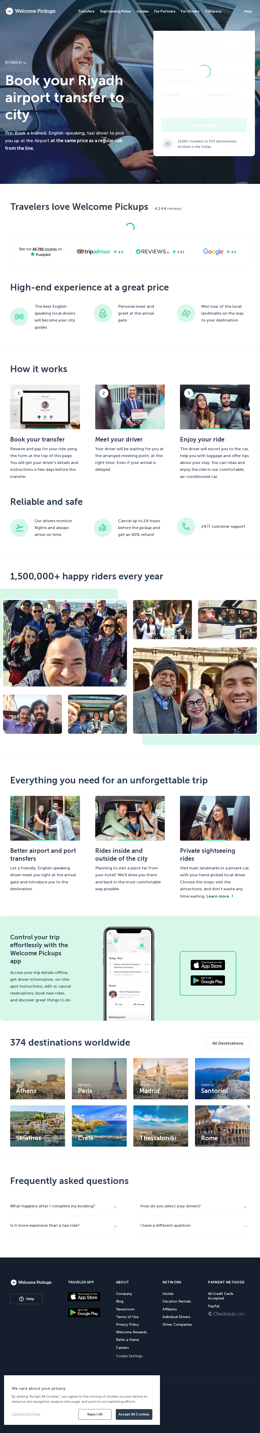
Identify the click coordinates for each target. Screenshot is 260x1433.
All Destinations (227, 1043)
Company (124, 1294)
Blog (119, 1301)
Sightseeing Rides (115, 11)
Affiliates (169, 1309)
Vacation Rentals (176, 1301)
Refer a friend (127, 1340)
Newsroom (125, 1309)
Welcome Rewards (131, 1332)
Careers (122, 1348)
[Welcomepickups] (30, 11)
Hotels (168, 1294)
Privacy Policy (127, 1324)
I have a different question (165, 1225)
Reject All (95, 1414)
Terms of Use (127, 1317)
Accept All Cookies (134, 1414)
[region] (82, 1400)
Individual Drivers (176, 1317)
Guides (142, 11)
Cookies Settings (26, 1414)
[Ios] (84, 1297)
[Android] (84, 1313)
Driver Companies (177, 1324)
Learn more (217, 896)
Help (30, 1299)
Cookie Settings (129, 1356)
